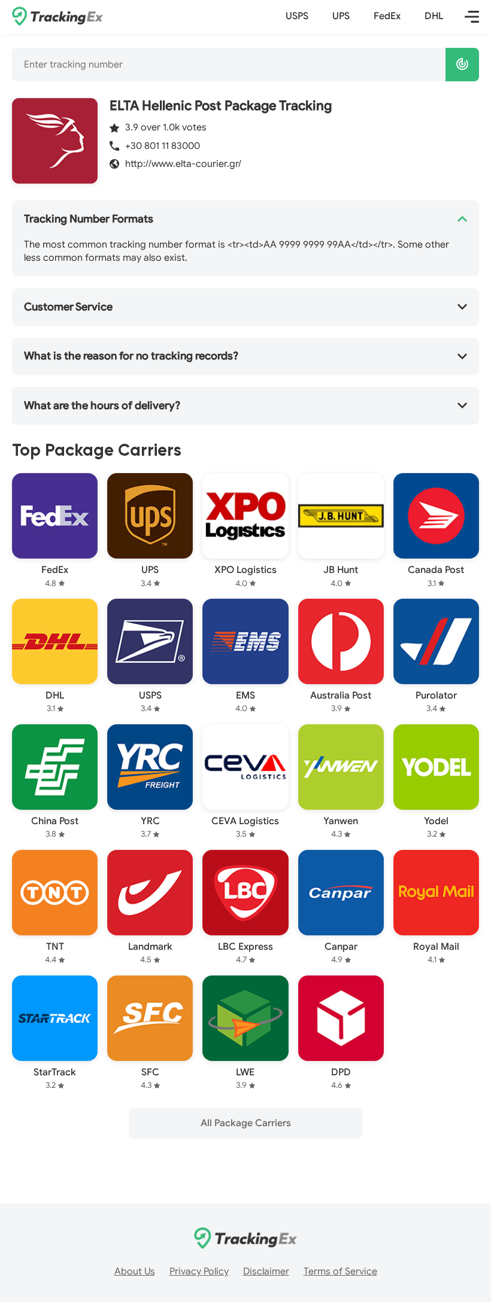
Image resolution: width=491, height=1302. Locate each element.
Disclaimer (266, 1271)
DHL (434, 16)
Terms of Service (340, 1271)
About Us (134, 1271)
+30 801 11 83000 (162, 146)
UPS (341, 16)
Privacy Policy (199, 1271)
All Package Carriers (246, 1123)
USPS (297, 16)
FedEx (387, 16)
